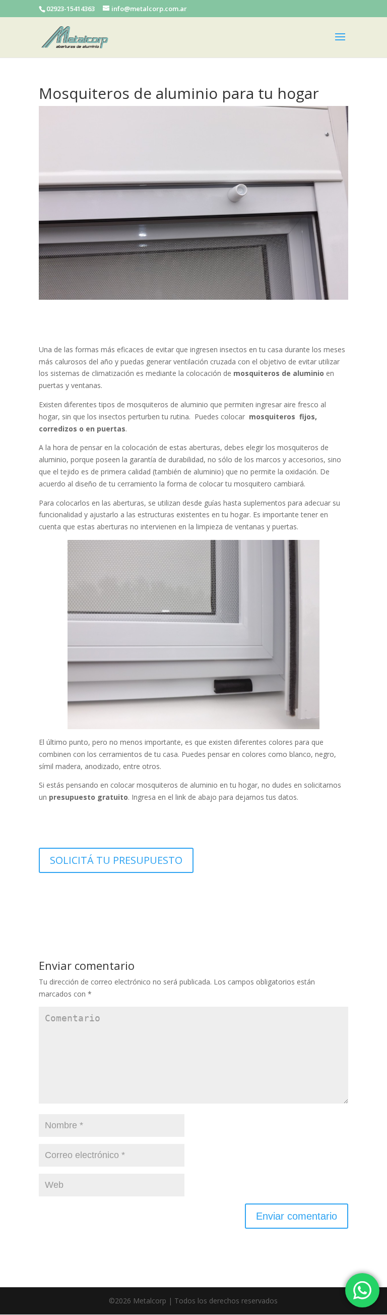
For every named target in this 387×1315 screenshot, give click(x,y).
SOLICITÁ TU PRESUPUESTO (116, 860)
